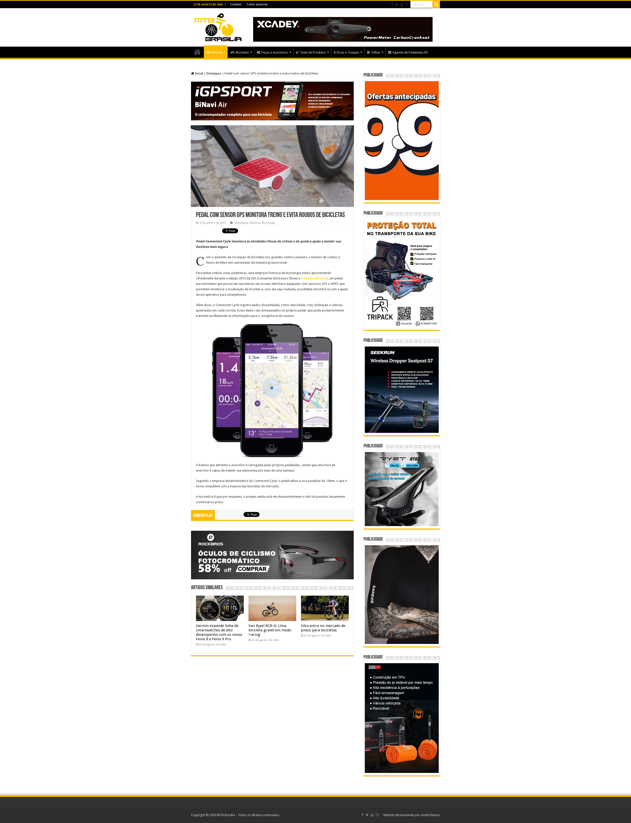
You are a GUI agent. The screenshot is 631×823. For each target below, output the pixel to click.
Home (197, 52)
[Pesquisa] (436, 4)
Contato (236, 4)
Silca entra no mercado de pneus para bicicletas (323, 627)
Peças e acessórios (275, 52)
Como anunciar (257, 4)
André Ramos (430, 815)
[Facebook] (392, 5)
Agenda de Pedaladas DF (410, 52)
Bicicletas (242, 52)
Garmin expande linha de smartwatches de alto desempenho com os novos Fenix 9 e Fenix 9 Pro (219, 632)
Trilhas (375, 52)
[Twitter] (397, 5)
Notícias (217, 52)
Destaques (213, 73)
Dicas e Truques (348, 52)
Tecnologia (268, 222)
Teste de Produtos (313, 52)
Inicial (198, 73)
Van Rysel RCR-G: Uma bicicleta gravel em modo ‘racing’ (269, 630)
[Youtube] (402, 5)
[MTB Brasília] (218, 26)
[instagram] (407, 5)
